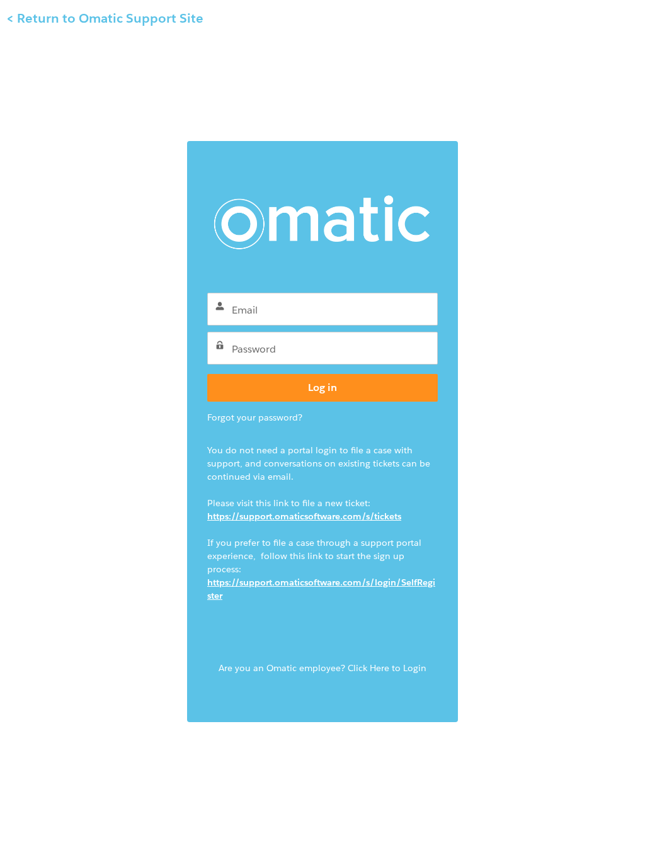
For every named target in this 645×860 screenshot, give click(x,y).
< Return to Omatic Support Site (104, 18)
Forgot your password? (254, 417)
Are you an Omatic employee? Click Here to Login (322, 668)
